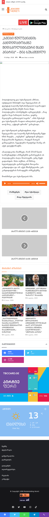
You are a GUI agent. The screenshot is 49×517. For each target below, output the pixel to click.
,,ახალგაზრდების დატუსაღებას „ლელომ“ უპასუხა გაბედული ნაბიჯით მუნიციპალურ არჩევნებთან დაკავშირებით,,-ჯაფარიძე (12, 325)
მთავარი (7, 29)
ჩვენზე (4, 446)
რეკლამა (5, 475)
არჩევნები (15, 192)
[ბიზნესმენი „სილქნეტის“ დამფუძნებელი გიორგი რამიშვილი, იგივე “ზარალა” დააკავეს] (36, 280)
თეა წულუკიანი (25, 197)
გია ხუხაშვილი (32, 192)
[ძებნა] (46, 10)
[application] (24, 183)
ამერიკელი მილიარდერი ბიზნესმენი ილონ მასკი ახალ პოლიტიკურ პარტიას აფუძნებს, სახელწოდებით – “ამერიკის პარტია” (35, 325)
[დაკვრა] (5, 183)
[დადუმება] (37, 183)
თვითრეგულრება (8, 469)
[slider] (42, 183)
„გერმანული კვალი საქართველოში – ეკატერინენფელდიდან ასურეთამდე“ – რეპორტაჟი (12, 293)
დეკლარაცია (7, 450)
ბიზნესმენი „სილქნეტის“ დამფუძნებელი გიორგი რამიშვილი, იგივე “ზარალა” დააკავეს (36, 292)
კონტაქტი (5, 479)
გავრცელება (7, 460)
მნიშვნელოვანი (17, 29)
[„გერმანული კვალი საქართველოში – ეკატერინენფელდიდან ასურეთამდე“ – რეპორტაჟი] (13, 280)
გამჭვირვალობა (8, 456)
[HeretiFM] (14, 9)
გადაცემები (6, 466)
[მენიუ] (3, 10)
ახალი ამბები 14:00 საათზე (15, 2)
